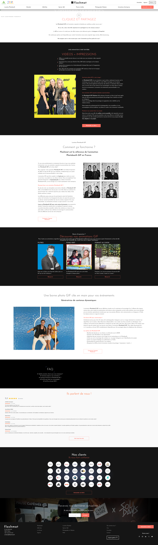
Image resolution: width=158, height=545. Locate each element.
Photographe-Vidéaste (101, 7)
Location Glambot (67, 525)
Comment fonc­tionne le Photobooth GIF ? (50, 377)
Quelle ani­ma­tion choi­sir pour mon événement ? (51, 374)
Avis (108, 528)
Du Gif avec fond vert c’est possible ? (50, 379)
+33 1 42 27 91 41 (8, 533)
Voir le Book (79, 15)
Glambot (28, 7)
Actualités (139, 2)
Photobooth (39, 525)
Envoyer (85, 515)
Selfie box (39, 528)
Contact (108, 532)
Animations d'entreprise (124, 7)
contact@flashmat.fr (9, 534)
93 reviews (20, 398)
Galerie (152, 2)
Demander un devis (147, 7)
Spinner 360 (62, 7)
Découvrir (50, 276)
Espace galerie (112, 537)
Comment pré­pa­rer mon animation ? (50, 375)
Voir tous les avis (79, 438)
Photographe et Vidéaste (68, 530)
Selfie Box (44, 7)
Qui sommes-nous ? (111, 525)
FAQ (64, 532)
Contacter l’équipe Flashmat (47, 219)
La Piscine (39, 530)
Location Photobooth (9, 7)
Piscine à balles (80, 7)
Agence (145, 2)
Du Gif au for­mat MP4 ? (50, 381)
